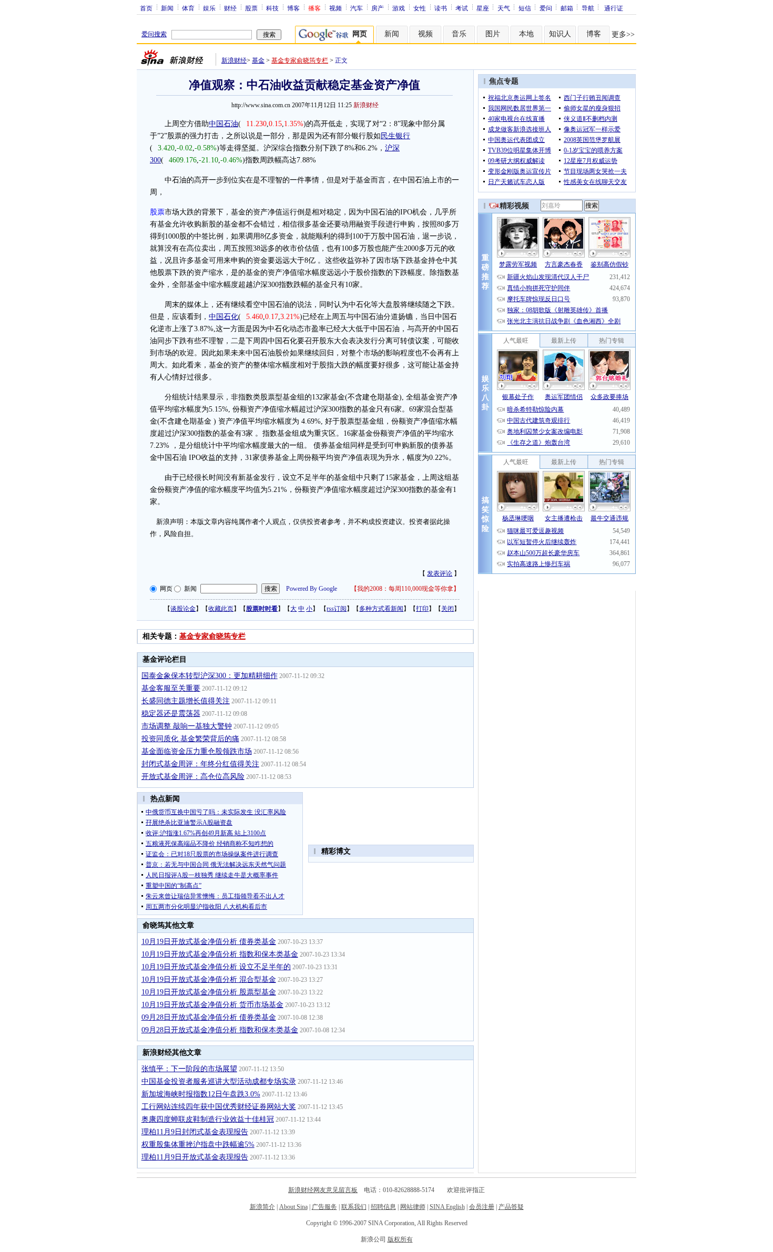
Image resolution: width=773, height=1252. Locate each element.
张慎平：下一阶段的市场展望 (189, 1069)
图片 (492, 34)
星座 (482, 8)
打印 (422, 608)
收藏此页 (220, 608)
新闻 (167, 8)
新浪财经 (234, 60)
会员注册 (481, 1206)
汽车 (356, 8)
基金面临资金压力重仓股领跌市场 (196, 751)
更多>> (623, 34)
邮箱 (567, 8)
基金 (258, 60)
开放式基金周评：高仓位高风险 (193, 777)
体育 (188, 8)
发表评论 (439, 573)
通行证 (613, 8)
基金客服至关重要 (170, 688)
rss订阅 (337, 608)
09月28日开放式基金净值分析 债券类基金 (208, 1017)
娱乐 (209, 8)
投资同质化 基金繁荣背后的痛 (190, 739)
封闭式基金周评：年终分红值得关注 (200, 764)
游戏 (398, 8)
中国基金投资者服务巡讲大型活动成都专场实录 (218, 1081)
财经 (230, 8)
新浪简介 (262, 1206)
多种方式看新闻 (381, 608)
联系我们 (354, 1206)
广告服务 (324, 1206)
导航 (588, 8)
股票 (251, 8)
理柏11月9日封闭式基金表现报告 (194, 1132)
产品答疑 (511, 1206)
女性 (419, 8)
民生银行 (395, 136)
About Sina (293, 1206)
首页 (146, 8)
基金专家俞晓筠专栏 (299, 60)
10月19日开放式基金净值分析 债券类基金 (208, 942)
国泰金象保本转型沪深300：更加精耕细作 (209, 676)
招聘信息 (383, 1206)
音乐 (459, 34)
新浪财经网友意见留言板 (323, 1190)
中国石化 (223, 317)
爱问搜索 (154, 34)
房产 (377, 8)
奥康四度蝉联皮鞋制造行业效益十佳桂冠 (207, 1119)
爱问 (546, 8)
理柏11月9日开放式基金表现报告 (194, 1157)
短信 (524, 8)
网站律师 (412, 1206)
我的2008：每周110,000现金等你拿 (405, 588)
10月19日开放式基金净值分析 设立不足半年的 (216, 967)
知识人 (560, 34)
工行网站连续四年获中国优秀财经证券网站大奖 (218, 1107)
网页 (166, 588)
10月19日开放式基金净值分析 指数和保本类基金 (219, 954)
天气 (503, 8)
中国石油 (223, 124)
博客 (293, 8)
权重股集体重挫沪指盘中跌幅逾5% (198, 1144)
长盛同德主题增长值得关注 (185, 701)
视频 (335, 8)
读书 (440, 8)
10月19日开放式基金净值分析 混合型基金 (208, 979)
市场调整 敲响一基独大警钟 (186, 726)
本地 (526, 34)
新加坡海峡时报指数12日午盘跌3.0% (200, 1094)
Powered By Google (311, 588)
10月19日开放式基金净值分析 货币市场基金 (212, 1005)
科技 (272, 8)
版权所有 (400, 1239)
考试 (461, 8)
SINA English (447, 1206)
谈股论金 (183, 608)
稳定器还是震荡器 (170, 713)
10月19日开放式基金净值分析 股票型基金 (208, 992)
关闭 (447, 608)
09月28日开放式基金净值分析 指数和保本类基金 (219, 1030)
